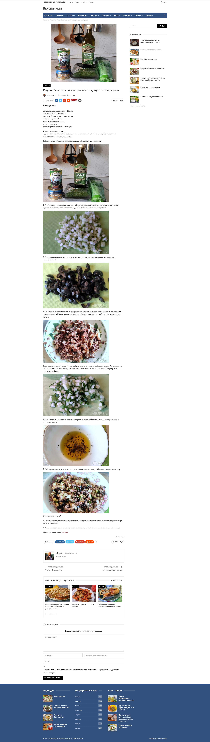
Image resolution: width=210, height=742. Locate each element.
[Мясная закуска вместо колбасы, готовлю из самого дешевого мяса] (112, 717)
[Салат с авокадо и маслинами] (112, 727)
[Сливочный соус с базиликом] (134, 99)
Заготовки (78, 710)
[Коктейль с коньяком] (134, 61)
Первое (60, 15)
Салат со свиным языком (111, 570)
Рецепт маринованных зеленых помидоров (126, 698)
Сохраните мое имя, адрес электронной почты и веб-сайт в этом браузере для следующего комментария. (81, 671)
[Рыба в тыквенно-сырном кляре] (47, 726)
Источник (120, 536)
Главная (71, 2)
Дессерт (94, 15)
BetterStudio (163, 738)
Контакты (78, 2)
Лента (85, 2)
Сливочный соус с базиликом (151, 97)
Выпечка (82, 15)
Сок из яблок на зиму (53, 570)
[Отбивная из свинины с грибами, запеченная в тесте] (110, 593)
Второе (70, 15)
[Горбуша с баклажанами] (47, 717)
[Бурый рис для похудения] (134, 89)
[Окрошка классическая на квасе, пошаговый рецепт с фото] (134, 80)
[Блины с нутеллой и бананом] (134, 52)
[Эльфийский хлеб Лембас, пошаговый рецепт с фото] (134, 42)
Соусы (149, 15)
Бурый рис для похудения (150, 87)
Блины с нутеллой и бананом (151, 50)
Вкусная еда (52, 8)
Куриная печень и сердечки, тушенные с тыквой (126, 708)
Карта (91, 2)
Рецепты (48, 15)
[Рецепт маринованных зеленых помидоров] (112, 698)
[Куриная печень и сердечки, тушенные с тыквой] (112, 708)
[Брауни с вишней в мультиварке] (134, 71)
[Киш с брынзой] (47, 698)
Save (75, 100)
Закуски (105, 15)
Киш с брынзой (59, 696)
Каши (116, 15)
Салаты (138, 15)
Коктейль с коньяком (148, 59)
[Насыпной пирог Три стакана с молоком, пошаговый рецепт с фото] (57, 593)
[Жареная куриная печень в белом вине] (84, 593)
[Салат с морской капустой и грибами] (47, 708)
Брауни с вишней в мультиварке (152, 68)
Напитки (126, 15)
